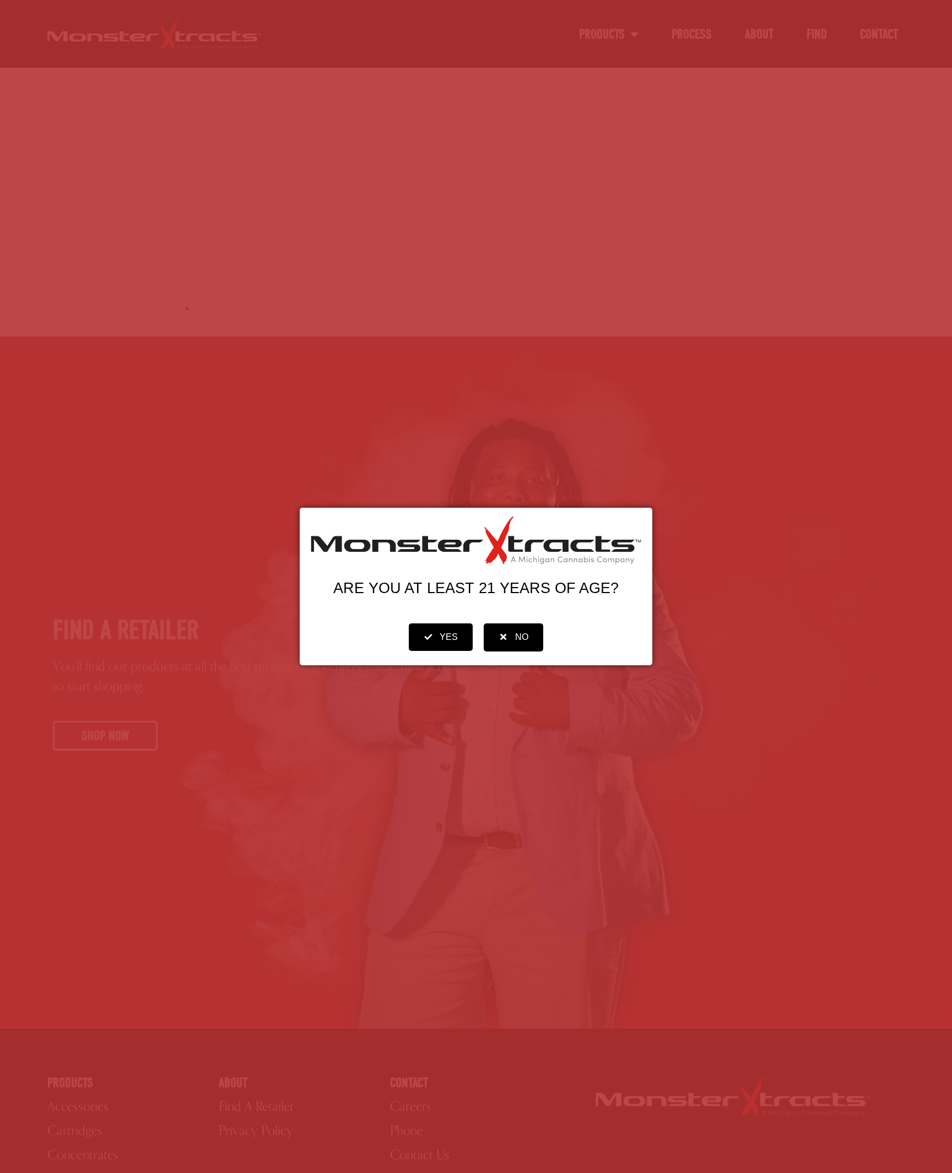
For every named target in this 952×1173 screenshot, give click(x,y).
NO (521, 637)
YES (449, 637)
